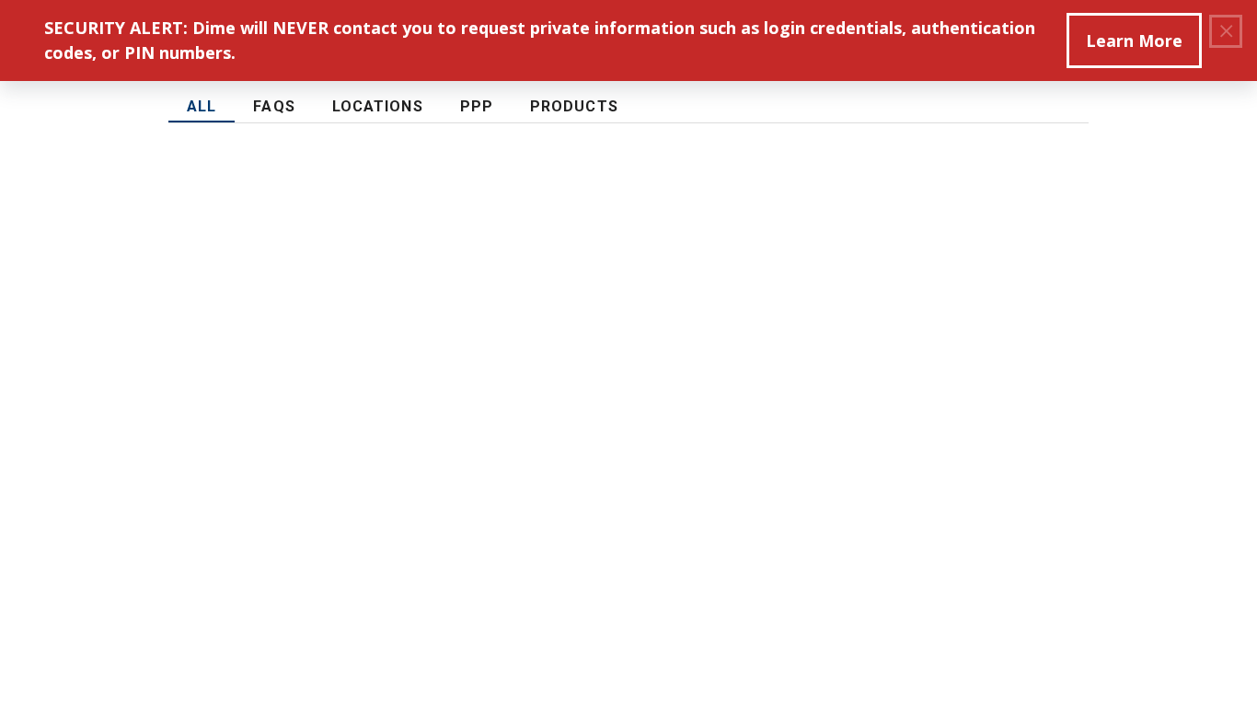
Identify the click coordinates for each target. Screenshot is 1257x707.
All (201, 106)
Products (574, 106)
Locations (377, 106)
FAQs (273, 106)
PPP (476, 106)
